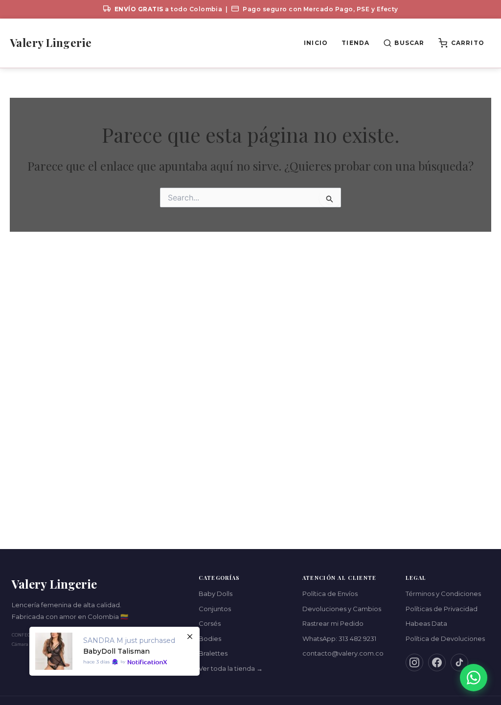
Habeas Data (426, 623)
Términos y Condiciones (443, 593)
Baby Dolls (215, 593)
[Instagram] (414, 662)
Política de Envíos (330, 593)
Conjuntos (215, 609)
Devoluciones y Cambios (341, 609)
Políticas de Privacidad (442, 609)
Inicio (316, 42)
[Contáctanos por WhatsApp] (473, 677)
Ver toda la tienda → (231, 668)
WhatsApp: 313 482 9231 (339, 638)
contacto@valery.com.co (343, 653)
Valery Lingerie (51, 42)
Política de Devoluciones (445, 638)
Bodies (210, 638)
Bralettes (213, 653)
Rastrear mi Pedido (333, 623)
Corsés (210, 623)
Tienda (355, 42)
